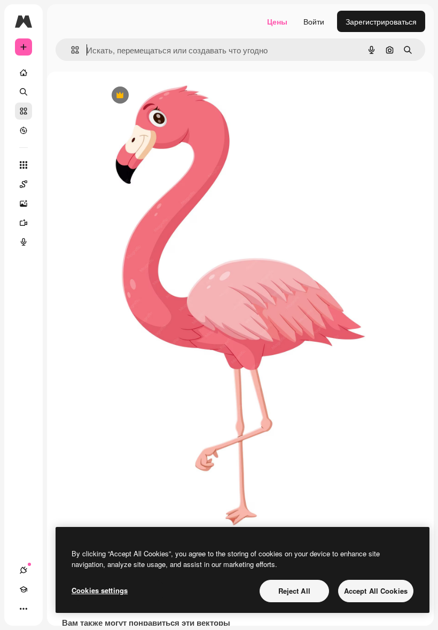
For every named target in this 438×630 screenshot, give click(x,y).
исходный (172, 95)
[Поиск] (23, 91)
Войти (313, 21)
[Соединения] (23, 570)
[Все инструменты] (23, 165)
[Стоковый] (23, 111)
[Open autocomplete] (70, 50)
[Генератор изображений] (23, 203)
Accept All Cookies (376, 591)
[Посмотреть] (23, 130)
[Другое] (23, 608)
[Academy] (23, 589)
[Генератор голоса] (23, 241)
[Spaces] (23, 184)
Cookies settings (100, 590)
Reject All (294, 591)
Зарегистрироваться (381, 21)
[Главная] (23, 72)
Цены (277, 21)
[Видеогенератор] (23, 222)
